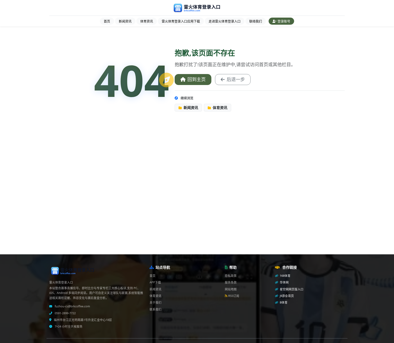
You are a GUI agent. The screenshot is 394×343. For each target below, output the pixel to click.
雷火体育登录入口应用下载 (181, 21)
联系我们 (155, 309)
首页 (107, 21)
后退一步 (236, 79)
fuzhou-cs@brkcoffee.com (72, 306)
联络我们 (255, 21)
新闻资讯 (125, 21)
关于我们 (155, 302)
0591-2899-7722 (65, 313)
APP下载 (155, 282)
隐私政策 (231, 276)
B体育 (283, 302)
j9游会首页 (286, 296)
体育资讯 (146, 21)
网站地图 (231, 289)
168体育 (284, 276)
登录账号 (283, 21)
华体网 (284, 282)
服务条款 (231, 282)
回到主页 (196, 79)
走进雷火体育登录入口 (225, 21)
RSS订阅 (233, 296)
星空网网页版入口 (291, 289)
